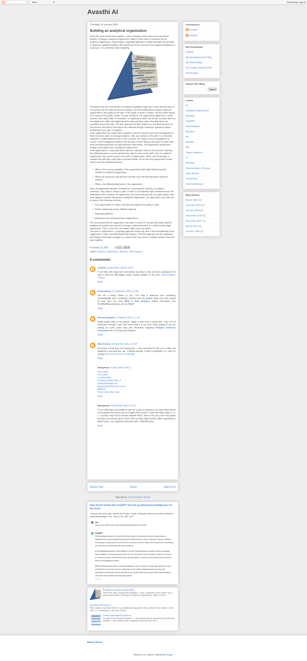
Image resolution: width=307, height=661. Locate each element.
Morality (190, 142)
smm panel (103, 374)
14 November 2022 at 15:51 (123, 405)
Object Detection (194, 152)
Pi (187, 157)
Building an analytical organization (118, 590)
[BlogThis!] (119, 247)
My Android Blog (194, 62)
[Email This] (116, 247)
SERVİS (101, 389)
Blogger (169, 654)
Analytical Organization (107, 251)
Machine (190, 131)
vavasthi (193, 29)
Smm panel (103, 372)
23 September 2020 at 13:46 (125, 291)
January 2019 (193, 210)
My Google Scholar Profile (199, 67)
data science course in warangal (120, 354)
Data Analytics (135, 251)
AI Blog (189, 52)
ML (187, 136)
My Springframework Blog (199, 57)
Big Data (124, 251)
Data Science (104, 344)
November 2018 (194, 215)
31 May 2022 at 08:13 (120, 367)
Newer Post (96, 487)
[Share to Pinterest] (128, 247)
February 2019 (193, 205)
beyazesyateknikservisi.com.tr (112, 386)
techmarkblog (104, 291)
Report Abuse (94, 642)
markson (102, 268)
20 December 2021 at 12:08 (124, 344)
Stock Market (192, 173)
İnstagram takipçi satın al (109, 380)
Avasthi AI (102, 11)
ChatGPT (190, 121)
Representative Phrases (198, 168)
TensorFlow (191, 178)
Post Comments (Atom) (139, 497)
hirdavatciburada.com (107, 383)
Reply (100, 282)
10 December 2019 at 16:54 (120, 268)
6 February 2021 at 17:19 (128, 317)
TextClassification (194, 184)
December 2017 (194, 221)
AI (187, 105)
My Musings (192, 73)
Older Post (170, 487)
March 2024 (192, 200)
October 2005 (193, 231)
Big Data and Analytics (100, 605)
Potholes (190, 163)
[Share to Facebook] (125, 247)
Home (133, 487)
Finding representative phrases (117, 615)
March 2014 (192, 226)
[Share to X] (122, 247)
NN (187, 147)
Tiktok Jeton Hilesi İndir (108, 392)
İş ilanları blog (104, 377)
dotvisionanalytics (107, 317)
